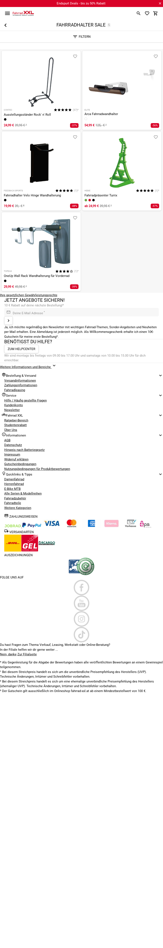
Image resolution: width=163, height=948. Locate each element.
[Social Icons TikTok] (81, 634)
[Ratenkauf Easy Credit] (111, 526)
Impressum (12, 454)
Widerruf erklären (16, 459)
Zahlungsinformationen (20, 385)
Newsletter (12, 410)
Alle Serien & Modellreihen (23, 493)
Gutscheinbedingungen (20, 464)
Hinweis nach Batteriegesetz (24, 450)
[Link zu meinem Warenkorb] (155, 13)
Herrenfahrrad (14, 484)
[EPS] (145, 526)
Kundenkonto (13, 405)
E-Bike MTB (12, 489)
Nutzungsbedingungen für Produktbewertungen (37, 469)
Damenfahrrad (14, 479)
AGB (7, 440)
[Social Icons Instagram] (81, 619)
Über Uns (10, 430)
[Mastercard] (71, 526)
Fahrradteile (12, 503)
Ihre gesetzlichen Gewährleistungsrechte (28, 295)
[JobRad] (13, 526)
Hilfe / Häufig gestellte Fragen (25, 400)
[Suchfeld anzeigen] (138, 13)
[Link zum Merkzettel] (147, 13)
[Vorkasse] (130, 526)
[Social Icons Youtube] (81, 603)
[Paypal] (31, 526)
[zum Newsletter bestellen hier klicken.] (8, 320)
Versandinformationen (20, 380)
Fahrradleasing (14, 390)
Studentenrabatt (15, 425)
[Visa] (51, 526)
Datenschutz (13, 445)
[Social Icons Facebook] (81, 587)
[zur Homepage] (23, 13)
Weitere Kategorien (17, 508)
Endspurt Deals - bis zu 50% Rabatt (81, 3)
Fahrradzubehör (15, 498)
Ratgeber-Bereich (16, 420)
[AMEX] (91, 526)
